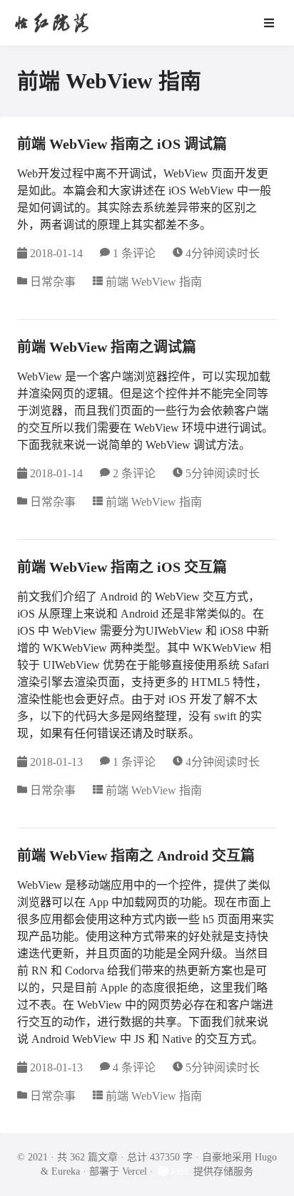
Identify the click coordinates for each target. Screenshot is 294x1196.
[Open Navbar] (269, 22)
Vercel (134, 1171)
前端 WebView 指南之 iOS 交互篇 (122, 567)
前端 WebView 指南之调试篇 (106, 347)
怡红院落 (51, 22)
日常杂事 (53, 282)
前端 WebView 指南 (154, 282)
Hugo (266, 1157)
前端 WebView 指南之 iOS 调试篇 (122, 144)
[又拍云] (174, 1171)
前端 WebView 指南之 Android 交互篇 (136, 855)
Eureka (65, 1171)
